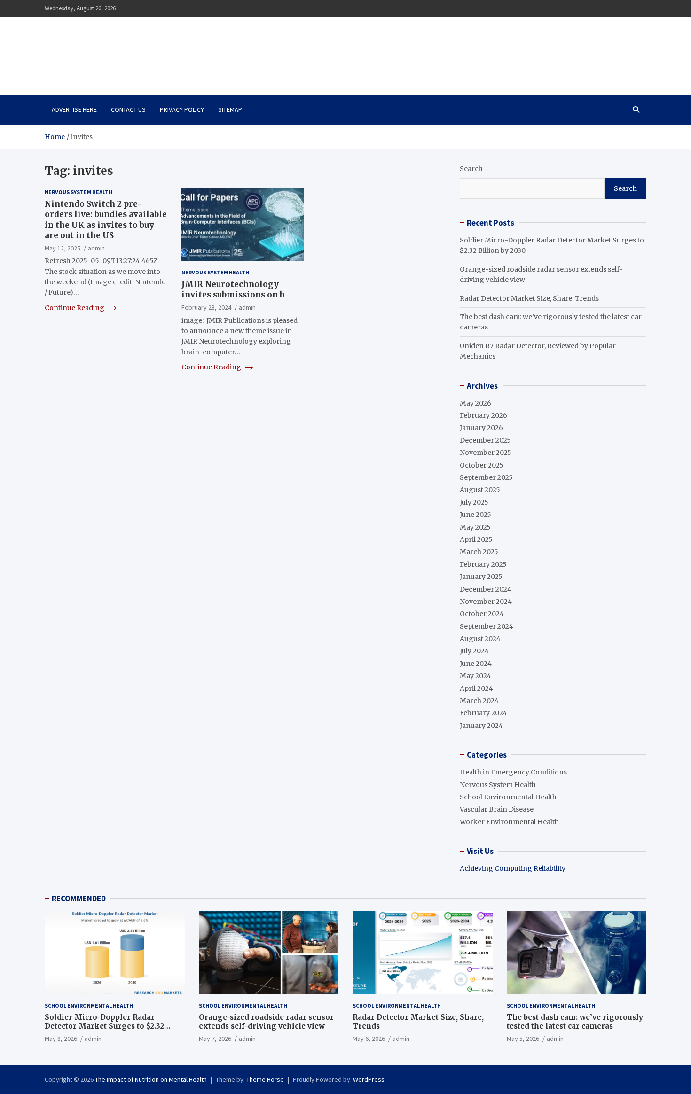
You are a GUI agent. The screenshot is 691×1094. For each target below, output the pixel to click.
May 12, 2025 (62, 248)
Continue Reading (75, 308)
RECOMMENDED (79, 898)
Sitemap (230, 109)
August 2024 (480, 638)
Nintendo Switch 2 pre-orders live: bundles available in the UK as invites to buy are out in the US (106, 220)
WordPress (369, 1079)
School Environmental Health (508, 797)
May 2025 (475, 527)
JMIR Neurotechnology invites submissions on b (232, 289)
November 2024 (486, 601)
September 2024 (486, 626)
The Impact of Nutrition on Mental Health (145, 50)
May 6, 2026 (369, 1038)
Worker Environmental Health (509, 822)
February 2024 (483, 713)
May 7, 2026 (215, 1038)
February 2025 (483, 564)
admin (96, 248)
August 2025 (480, 489)
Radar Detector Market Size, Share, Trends (529, 298)
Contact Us (128, 109)
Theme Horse (265, 1079)
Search (471, 168)
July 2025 (474, 502)
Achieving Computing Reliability (512, 868)
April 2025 (476, 539)
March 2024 (479, 700)
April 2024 (476, 688)
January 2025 (481, 576)
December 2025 (485, 440)
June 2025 (475, 514)
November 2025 (485, 452)
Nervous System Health (78, 191)
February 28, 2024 (206, 307)
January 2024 (481, 725)
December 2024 (485, 589)
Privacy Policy (182, 109)
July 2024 (474, 651)
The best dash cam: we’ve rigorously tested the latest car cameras (575, 1022)
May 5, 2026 (523, 1038)
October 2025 (481, 465)
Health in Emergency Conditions (513, 772)
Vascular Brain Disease (497, 809)
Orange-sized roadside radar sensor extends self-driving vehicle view (266, 1022)
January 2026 (481, 427)
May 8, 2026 (61, 1038)
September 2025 (486, 477)
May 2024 (475, 676)
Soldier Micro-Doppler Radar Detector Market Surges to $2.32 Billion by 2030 (104, 1026)
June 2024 (476, 663)
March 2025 (479, 551)
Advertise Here (74, 109)
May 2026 (475, 403)
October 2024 (482, 614)
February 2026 (483, 415)
